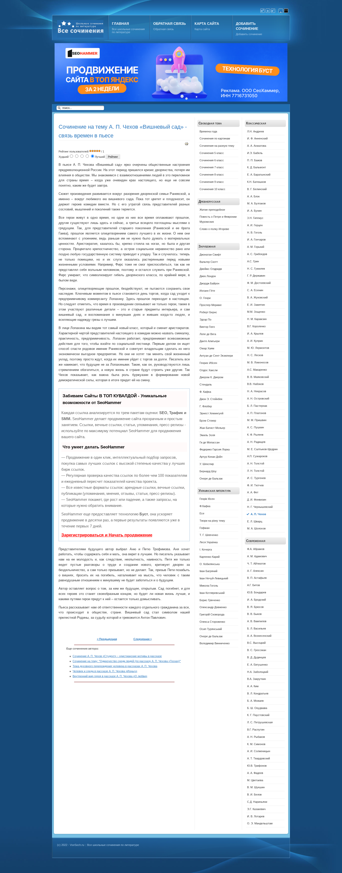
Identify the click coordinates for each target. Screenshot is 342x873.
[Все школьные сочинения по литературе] (92, 29)
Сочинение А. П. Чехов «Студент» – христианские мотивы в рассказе (117, 656)
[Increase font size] (262, 11)
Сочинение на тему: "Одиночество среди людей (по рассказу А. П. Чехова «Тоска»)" (127, 661)
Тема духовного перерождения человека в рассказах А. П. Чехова (115, 666)
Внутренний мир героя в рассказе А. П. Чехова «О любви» (110, 676)
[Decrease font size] (273, 11)
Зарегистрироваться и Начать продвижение (106, 535)
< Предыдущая (107, 639)
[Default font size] (267, 11)
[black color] (286, 11)
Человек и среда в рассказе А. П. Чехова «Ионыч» (105, 671)
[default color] (280, 11)
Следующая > (142, 639)
